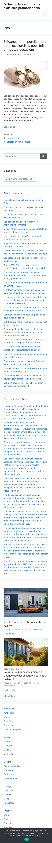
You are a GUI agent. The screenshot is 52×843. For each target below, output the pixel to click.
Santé (6, 815)
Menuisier (8, 790)
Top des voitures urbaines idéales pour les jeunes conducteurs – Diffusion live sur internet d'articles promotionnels (24, 531)
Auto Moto (9, 619)
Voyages (8, 827)
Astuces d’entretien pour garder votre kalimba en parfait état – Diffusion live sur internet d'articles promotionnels (26, 547)
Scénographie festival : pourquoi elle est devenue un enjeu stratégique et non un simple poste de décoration (23, 332)
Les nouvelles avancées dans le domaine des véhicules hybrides (24, 504)
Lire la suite (9, 127)
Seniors (7, 819)
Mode (9, 134)
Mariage (7, 786)
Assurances (9, 709)
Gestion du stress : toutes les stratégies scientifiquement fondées (26, 554)
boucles (11, 138)
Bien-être (8, 721)
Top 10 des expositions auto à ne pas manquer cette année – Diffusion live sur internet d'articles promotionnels (23, 498)
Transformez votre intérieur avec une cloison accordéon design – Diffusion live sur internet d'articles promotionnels (26, 564)
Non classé (9, 803)
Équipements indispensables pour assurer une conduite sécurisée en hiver (25, 451)
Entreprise (8, 725)
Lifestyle (8, 745)
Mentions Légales (12, 729)
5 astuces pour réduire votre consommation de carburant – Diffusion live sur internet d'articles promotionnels (25, 445)
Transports (9, 823)
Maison (7, 750)
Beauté (7, 717)
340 (11, 696)
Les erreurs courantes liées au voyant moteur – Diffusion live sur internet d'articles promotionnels (26, 481)
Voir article (10, 634)
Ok (27, 839)
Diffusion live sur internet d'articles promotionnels (23, 6)
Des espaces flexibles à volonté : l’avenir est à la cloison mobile (24, 570)
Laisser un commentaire (18, 142)
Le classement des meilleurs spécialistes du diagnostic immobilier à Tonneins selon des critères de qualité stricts (25, 300)
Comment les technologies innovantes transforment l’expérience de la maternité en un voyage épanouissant (25, 275)
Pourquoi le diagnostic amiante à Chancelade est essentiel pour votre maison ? (25, 675)
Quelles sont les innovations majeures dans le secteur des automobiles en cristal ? (26, 537)
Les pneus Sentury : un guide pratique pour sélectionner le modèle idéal (24, 520)
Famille (7, 737)
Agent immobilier (13, 669)
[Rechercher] (43, 156)
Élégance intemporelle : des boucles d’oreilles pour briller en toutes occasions (26, 46)
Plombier (8, 794)
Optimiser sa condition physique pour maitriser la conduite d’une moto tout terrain (25, 435)
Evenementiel (10, 778)
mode (18, 138)
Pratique (8, 811)
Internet (7, 741)
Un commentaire (35, 629)
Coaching (8, 770)
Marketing (8, 754)
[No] (49, 835)
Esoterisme (9, 774)
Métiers (7, 762)
